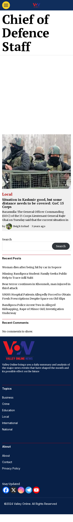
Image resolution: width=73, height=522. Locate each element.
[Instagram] (21, 490)
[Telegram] (28, 490)
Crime (6, 403)
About (6, 455)
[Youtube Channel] (36, 490)
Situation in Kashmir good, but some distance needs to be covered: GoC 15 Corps (33, 203)
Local (7, 194)
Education (8, 410)
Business (7, 397)
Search (7, 239)
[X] (13, 490)
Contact (7, 462)
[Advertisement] (36, 93)
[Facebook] (6, 490)
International (10, 423)
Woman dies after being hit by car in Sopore (31, 267)
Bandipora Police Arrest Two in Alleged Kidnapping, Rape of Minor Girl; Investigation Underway (33, 309)
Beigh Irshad (21, 226)
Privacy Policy (11, 468)
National (7, 429)
